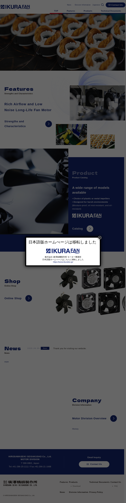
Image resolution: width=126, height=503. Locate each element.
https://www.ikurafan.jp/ (63, 262)
